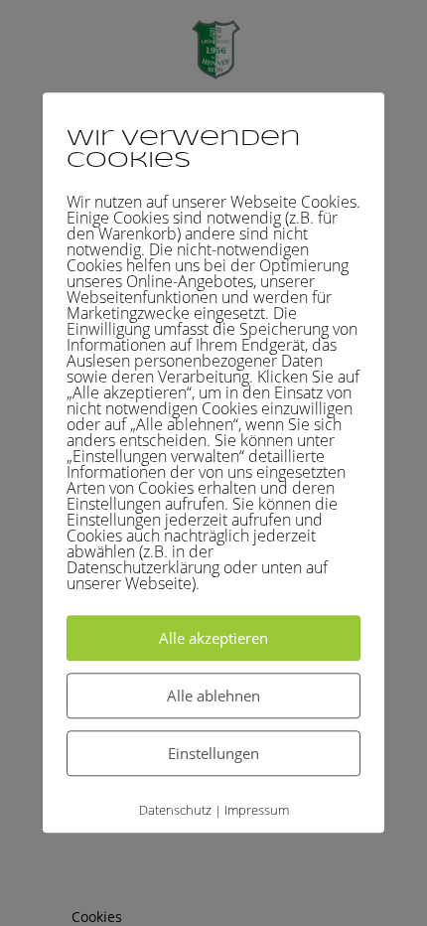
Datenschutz (175, 810)
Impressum (256, 810)
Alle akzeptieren (213, 638)
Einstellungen (213, 753)
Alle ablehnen (213, 695)
